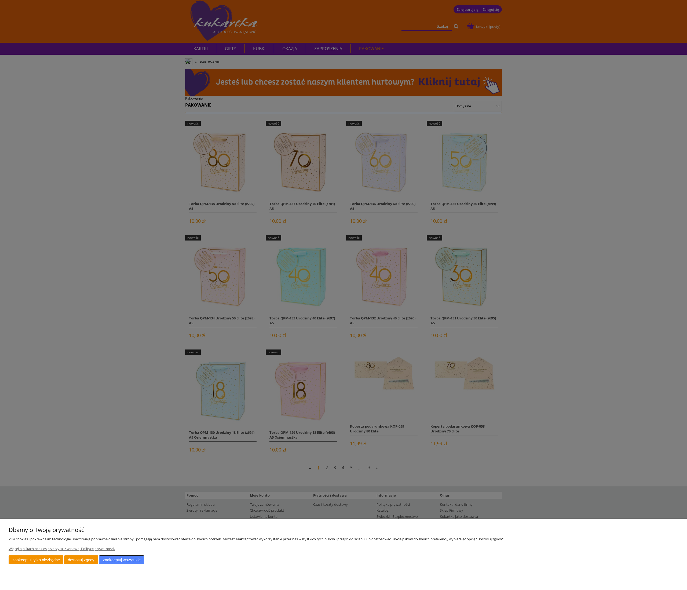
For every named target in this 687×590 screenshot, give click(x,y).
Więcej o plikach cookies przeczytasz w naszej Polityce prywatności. (62, 548)
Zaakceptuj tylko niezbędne (36, 560)
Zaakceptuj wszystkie (122, 560)
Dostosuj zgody (81, 560)
